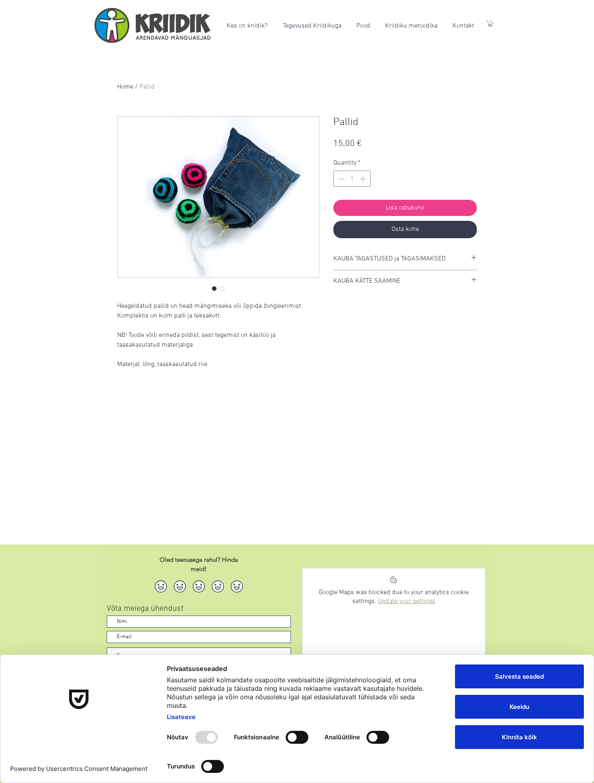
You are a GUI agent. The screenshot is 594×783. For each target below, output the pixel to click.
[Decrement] (340, 178)
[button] (490, 24)
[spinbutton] (352, 178)
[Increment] (363, 178)
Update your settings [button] (406, 601)
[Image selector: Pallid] (214, 288)
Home (125, 87)
